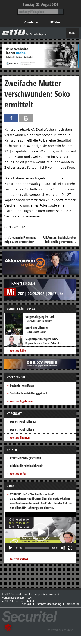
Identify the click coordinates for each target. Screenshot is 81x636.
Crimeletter (31, 22)
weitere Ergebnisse (21, 401)
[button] (41, 532)
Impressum (72, 604)
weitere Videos (19, 559)
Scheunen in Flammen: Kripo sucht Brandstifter (20, 239)
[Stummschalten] (63, 548)
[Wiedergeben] (10, 548)
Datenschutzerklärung (48, 604)
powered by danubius (60, 629)
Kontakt (26, 604)
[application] (40, 532)
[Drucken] (26, 118)
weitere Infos (18, 473)
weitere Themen (20, 437)
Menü (72, 32)
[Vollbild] (70, 548)
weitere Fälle (18, 350)
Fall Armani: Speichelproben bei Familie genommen (59, 239)
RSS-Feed (55, 22)
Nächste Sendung (23, 283)
